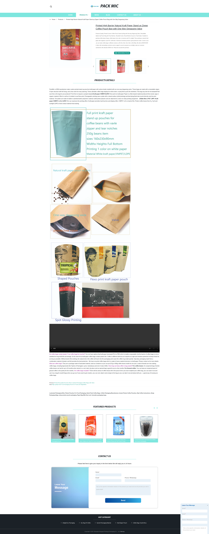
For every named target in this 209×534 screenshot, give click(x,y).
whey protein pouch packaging (67, 395)
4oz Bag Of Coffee (86, 523)
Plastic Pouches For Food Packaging (75, 393)
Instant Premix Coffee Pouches (127, 393)
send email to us (123, 53)
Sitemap (122, 531)
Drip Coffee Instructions (143, 393)
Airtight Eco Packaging (69, 523)
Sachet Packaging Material (104, 523)
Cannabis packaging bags (99, 395)
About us (137, 15)
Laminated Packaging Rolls (57, 393)
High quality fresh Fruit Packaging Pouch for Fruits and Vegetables (69, 384)
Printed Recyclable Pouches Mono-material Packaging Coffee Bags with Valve (74, 382)
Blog (108, 15)
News (97, 15)
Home (70, 15)
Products (84, 15)
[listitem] (104, 65)
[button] (50, 6)
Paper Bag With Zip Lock (84, 395)
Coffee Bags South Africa (139, 523)
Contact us (121, 15)
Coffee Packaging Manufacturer (109, 393)
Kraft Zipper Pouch (122, 523)
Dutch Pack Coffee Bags (93, 393)
